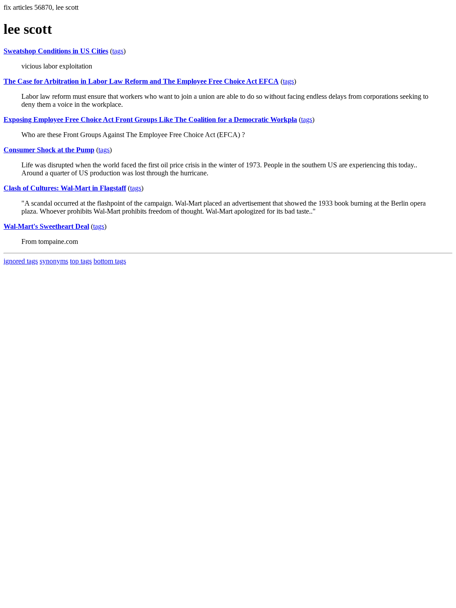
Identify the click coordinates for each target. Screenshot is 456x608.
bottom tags (110, 261)
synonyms (54, 261)
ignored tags (21, 261)
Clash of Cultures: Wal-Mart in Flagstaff (65, 188)
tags (117, 51)
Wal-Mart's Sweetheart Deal (46, 226)
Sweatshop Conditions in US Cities (56, 51)
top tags (81, 261)
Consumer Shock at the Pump (49, 150)
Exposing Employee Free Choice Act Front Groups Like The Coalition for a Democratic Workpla (150, 119)
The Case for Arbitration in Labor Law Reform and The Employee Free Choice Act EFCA (141, 81)
